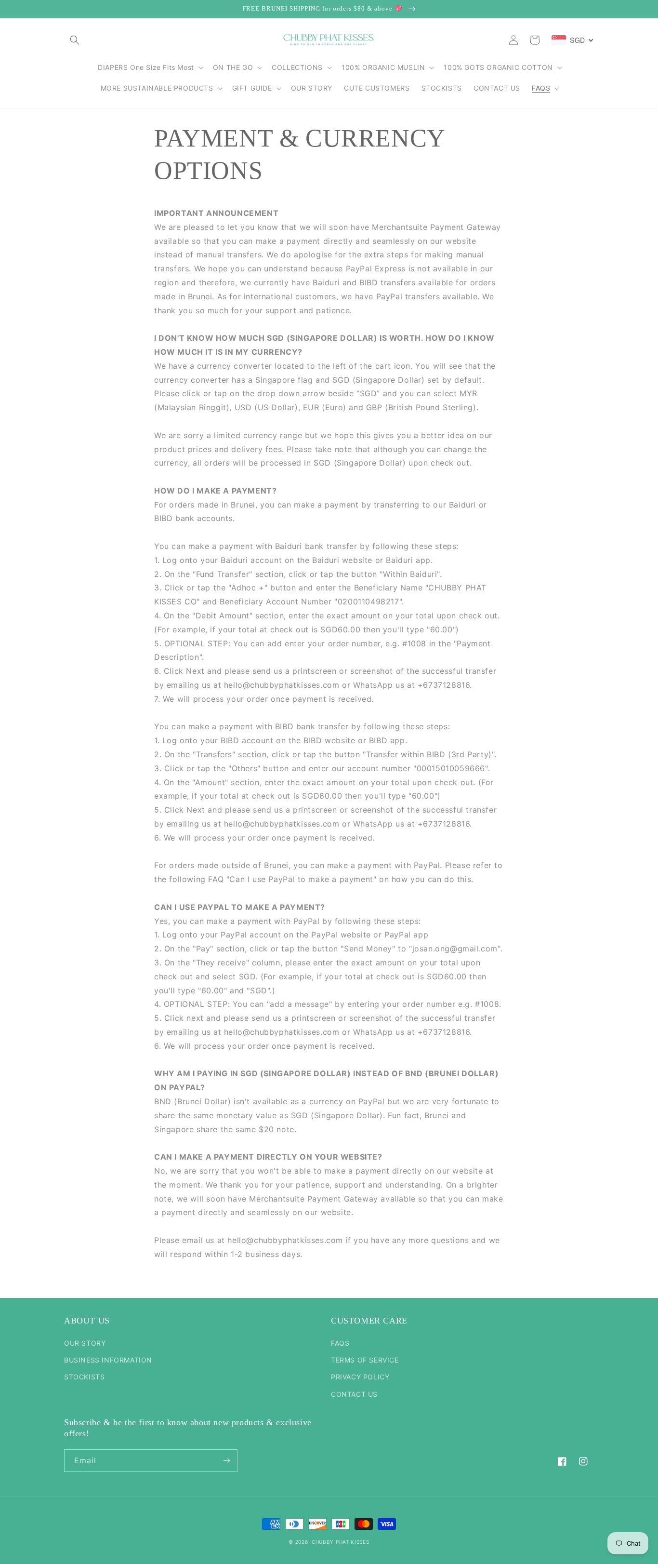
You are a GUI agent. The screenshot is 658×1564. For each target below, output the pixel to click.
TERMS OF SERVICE (365, 1360)
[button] (74, 40)
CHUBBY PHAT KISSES (340, 1542)
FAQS (340, 1343)
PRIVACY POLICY (360, 1377)
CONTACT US (354, 1394)
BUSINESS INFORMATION (108, 1360)
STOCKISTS (84, 1377)
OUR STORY (84, 1343)
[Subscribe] (226, 1460)
